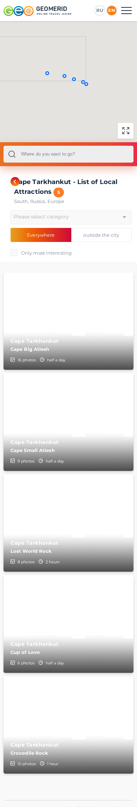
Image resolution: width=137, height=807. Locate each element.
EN (111, 10)
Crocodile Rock (29, 753)
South (22, 201)
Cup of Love (25, 652)
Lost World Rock (31, 551)
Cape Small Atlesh (33, 450)
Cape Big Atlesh (30, 349)
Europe (56, 201)
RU (99, 10)
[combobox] (68, 154)
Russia (38, 201)
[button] (64, 76)
